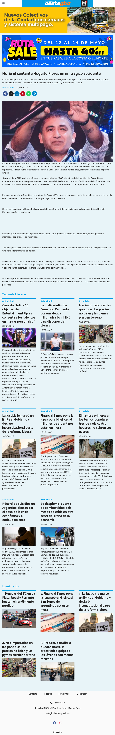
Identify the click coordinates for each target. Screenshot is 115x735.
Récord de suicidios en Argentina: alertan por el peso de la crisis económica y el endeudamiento (18, 512)
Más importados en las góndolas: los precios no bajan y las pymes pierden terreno (95, 311)
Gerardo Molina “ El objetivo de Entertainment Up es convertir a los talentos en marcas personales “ (18, 313)
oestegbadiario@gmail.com (57, 713)
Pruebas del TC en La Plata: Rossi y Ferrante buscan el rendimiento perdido (18, 599)
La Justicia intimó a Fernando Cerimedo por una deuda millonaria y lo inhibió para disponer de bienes (55, 315)
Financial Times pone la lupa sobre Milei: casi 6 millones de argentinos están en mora (57, 421)
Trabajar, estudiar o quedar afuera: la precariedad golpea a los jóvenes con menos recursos (57, 651)
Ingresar (82, 694)
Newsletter (63, 694)
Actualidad (8, 87)
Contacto (32, 694)
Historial (48, 694)
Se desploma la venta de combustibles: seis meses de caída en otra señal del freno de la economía (57, 512)
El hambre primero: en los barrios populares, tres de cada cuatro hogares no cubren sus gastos (95, 423)
